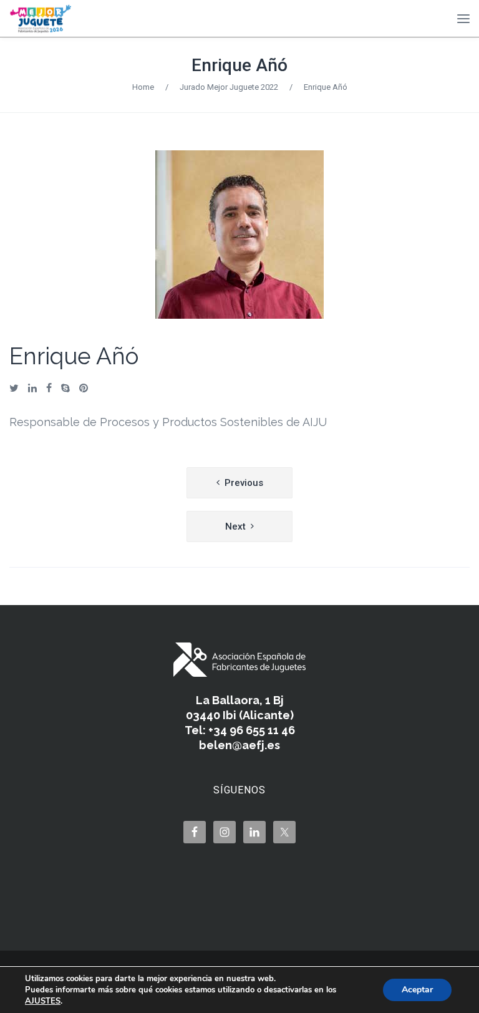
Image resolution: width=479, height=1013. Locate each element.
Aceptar (417, 990)
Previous (244, 482)
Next (235, 526)
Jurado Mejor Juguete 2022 (229, 87)
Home (143, 87)
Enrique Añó (239, 65)
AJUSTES (42, 1001)
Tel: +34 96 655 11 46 (240, 730)
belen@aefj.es (239, 745)
